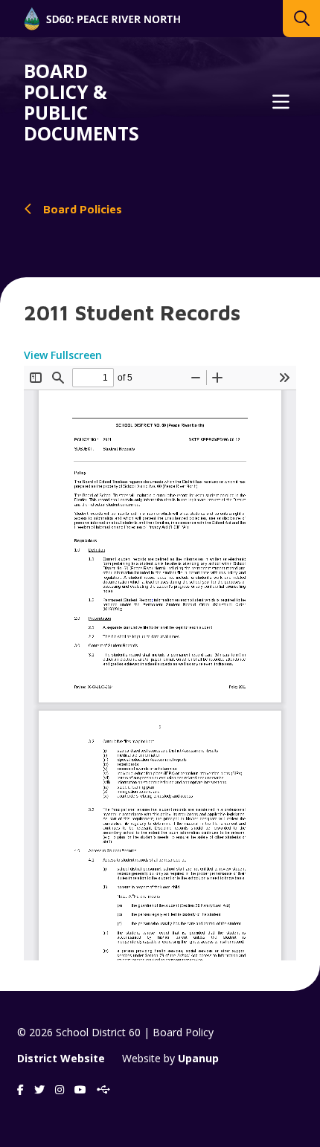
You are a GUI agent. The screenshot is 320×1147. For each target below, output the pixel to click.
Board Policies (82, 209)
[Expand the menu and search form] (280, 102)
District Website (61, 1058)
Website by (170, 1058)
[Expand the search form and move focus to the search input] (301, 18)
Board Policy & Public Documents (81, 102)
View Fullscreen (63, 355)
